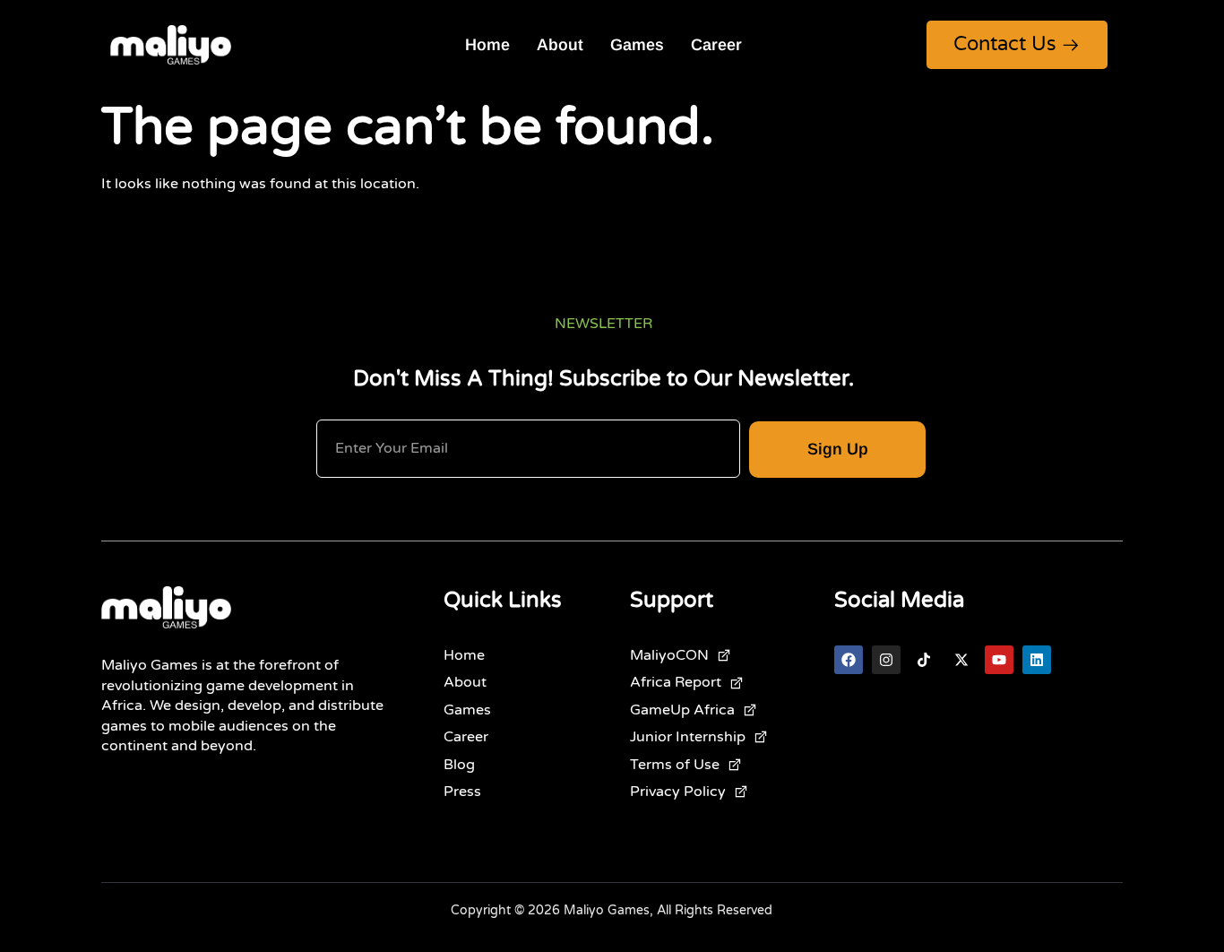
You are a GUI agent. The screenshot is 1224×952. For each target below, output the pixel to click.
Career (716, 45)
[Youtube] (999, 659)
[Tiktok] (923, 659)
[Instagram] (886, 659)
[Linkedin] (1036, 659)
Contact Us (1004, 44)
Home (487, 45)
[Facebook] (848, 659)
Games (637, 45)
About (560, 45)
